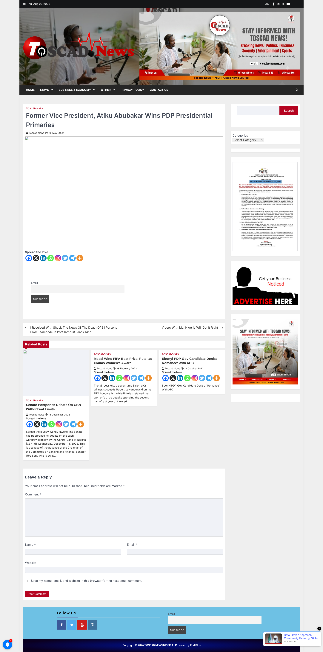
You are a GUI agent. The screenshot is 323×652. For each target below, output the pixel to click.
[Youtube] (288, 4)
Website (30, 563)
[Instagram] (58, 258)
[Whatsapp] (50, 258)
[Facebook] (274, 4)
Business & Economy (75, 90)
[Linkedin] (298, 4)
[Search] (297, 90)
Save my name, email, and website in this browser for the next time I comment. (86, 581)
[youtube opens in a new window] (82, 625)
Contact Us (159, 90)
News (44, 90)
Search (289, 110)
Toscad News (36, 133)
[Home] (293, 4)
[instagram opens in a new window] (92, 625)
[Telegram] (72, 258)
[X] (36, 258)
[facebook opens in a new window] (61, 625)
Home (30, 90)
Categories (240, 135)
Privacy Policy (132, 90)
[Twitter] (283, 4)
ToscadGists (34, 108)
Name (30, 544)
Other (106, 90)
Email (34, 282)
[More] (79, 258)
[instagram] (278, 4)
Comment (33, 494)
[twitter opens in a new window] (71, 625)
